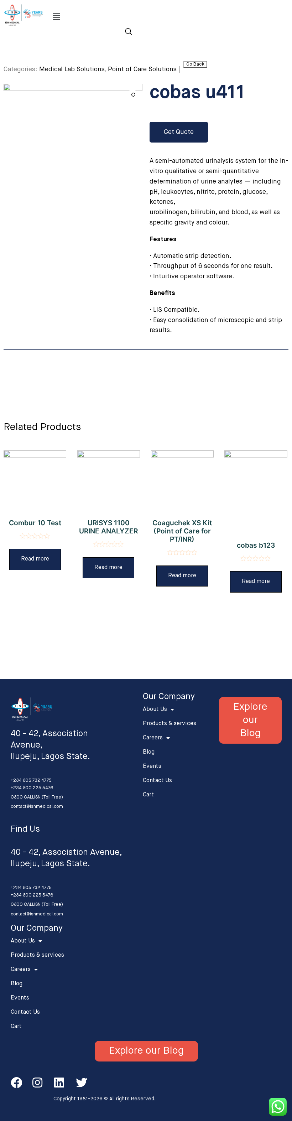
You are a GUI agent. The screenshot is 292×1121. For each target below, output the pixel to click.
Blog (149, 752)
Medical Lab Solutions (72, 69)
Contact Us (157, 781)
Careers (153, 738)
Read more (35, 559)
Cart (148, 795)
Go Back (195, 64)
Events (152, 766)
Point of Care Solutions (142, 69)
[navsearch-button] (128, 33)
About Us (155, 709)
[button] (179, 132)
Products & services (169, 724)
